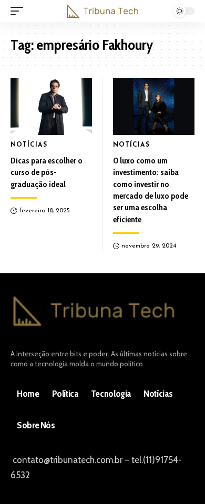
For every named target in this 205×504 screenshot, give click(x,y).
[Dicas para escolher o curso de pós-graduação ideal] (51, 106)
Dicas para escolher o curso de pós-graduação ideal (47, 172)
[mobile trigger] (19, 11)
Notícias (29, 145)
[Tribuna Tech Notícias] (102, 11)
